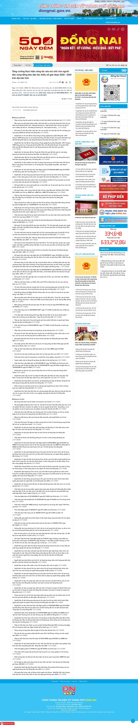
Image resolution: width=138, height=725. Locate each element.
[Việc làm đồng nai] (113, 212)
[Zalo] (113, 88)
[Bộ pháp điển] (113, 196)
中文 (123, 1)
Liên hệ (74, 681)
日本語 (103, 1)
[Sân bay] (113, 146)
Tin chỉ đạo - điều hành (84, 70)
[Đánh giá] (113, 187)
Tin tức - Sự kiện (29, 18)
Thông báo (104, 249)
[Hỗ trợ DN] (113, 219)
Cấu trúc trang (65, 681)
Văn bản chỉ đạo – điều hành (50, 18)
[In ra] (67, 82)
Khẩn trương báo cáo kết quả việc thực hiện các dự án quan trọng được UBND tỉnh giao (42, 657)
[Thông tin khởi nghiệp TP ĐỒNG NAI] (113, 179)
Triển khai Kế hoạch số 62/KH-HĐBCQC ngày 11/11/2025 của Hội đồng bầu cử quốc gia (41, 325)
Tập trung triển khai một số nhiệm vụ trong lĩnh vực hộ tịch (33, 402)
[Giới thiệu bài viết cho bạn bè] (63, 82)
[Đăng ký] (113, 171)
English (97, 1)
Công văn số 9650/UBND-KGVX (58, 93)
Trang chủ (15, 18)
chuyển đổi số (110, 18)
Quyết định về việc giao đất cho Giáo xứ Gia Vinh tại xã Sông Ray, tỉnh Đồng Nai (39, 432)
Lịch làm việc (105, 106)
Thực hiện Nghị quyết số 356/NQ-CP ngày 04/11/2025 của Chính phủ (35, 510)
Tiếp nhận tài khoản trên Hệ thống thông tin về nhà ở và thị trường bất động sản (39, 437)
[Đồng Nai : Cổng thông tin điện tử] (25, 8)
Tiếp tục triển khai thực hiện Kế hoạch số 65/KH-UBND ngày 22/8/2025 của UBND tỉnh (40, 638)
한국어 (109, 1)
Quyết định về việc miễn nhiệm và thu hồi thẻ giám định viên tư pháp (36, 565)
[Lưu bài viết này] (70, 82)
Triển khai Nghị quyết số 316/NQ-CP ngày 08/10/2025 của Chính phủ (35, 649)
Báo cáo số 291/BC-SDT (38, 95)
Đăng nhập (82, 681)
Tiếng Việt (116, 1)
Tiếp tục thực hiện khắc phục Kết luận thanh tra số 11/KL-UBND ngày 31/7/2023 (39, 349)
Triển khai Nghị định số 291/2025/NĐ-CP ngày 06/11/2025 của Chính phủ (36, 496)
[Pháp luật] (113, 160)
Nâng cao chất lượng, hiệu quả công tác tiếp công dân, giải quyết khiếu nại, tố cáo (40, 417)
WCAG (79, 18)
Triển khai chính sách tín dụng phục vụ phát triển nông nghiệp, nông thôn (37, 357)
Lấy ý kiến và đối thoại (93, 18)
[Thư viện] (113, 205)
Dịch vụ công (69, 18)
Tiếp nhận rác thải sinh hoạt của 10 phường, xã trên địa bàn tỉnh (34, 330)
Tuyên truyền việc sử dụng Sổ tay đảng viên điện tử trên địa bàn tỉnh (35, 360)
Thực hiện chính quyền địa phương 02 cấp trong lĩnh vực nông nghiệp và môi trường (41, 652)
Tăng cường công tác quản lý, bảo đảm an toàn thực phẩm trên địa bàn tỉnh (38, 120)
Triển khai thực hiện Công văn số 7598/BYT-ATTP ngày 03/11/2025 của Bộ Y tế (38, 513)
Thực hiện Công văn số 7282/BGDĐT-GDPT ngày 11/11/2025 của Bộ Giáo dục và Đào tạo (41, 310)
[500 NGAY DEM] (69, 43)
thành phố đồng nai (112, 22)
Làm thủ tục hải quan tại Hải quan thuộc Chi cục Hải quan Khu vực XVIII (37, 354)
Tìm (124, 70)
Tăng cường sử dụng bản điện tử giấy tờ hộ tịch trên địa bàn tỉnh (34, 630)
